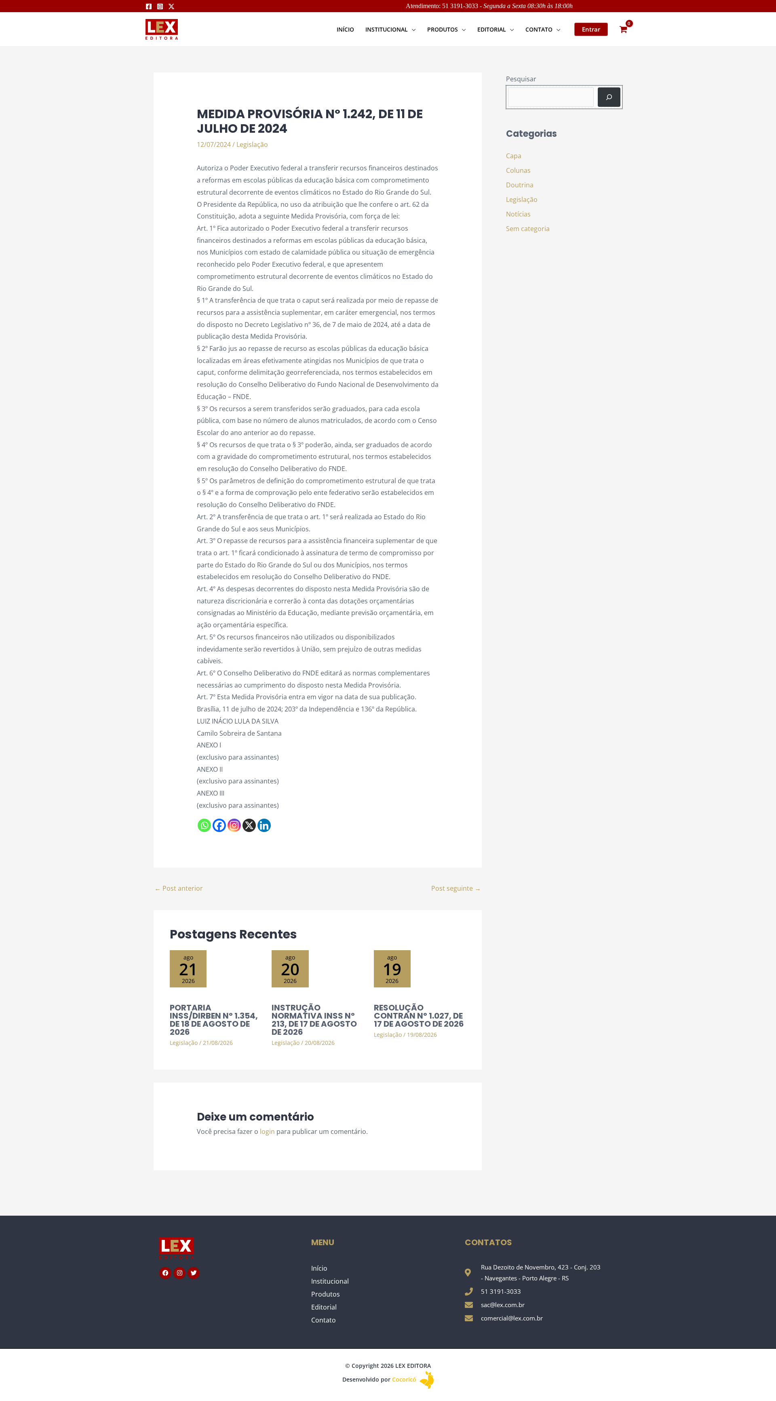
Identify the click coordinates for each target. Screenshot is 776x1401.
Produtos (325, 1294)
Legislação (252, 144)
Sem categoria (528, 228)
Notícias (518, 214)
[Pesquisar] (609, 97)
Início (319, 1268)
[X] (249, 825)
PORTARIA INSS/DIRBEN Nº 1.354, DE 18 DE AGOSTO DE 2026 (214, 1020)
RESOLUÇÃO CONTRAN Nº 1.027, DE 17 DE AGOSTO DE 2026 (419, 1016)
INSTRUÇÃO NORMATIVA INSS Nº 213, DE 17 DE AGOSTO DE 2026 (314, 1020)
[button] (412, 29)
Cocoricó (405, 1379)
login (267, 1131)
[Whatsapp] (204, 825)
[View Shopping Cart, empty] (623, 29)
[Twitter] (171, 6)
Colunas (518, 170)
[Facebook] (149, 6)
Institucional (330, 1281)
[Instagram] (160, 6)
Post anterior (178, 888)
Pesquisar (521, 78)
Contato (323, 1320)
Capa (513, 155)
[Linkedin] (264, 825)
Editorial (324, 1307)
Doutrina (520, 184)
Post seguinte (456, 888)
